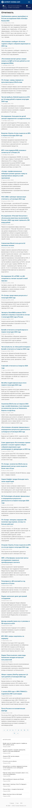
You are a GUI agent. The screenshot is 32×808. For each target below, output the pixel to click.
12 (14, 733)
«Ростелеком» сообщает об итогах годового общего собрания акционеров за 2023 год (15, 44)
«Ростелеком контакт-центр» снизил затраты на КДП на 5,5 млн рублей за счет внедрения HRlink (15, 61)
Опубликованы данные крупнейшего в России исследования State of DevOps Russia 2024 (14, 18)
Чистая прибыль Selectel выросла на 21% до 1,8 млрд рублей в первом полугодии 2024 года (15, 99)
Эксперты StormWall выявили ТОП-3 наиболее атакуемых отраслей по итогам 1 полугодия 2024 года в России (15, 315)
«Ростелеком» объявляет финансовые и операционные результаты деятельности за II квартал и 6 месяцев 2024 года (15, 429)
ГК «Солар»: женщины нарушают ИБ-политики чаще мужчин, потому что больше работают (14, 522)
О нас (17, 803)
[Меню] (29, 2)
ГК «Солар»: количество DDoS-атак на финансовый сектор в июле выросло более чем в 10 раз (14, 466)
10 (24, 730)
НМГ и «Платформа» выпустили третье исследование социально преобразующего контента (14, 560)
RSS (21, 803)
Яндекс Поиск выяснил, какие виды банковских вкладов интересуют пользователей (13, 657)
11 (27, 730)
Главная (12, 803)
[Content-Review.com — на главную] (10, 2)
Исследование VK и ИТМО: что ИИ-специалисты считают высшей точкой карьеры (14, 278)
